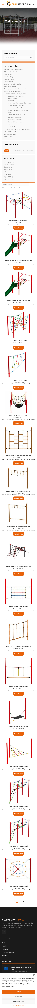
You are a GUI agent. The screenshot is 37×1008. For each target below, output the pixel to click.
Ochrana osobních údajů (18, 1005)
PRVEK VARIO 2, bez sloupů (18, 606)
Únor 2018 (7, 174)
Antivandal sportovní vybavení (13, 69)
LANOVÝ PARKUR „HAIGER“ (16, 115)
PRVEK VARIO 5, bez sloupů (18, 766)
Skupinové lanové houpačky (12, 84)
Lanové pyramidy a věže (15, 108)
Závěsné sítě (12, 127)
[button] (34, 975)
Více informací (18, 228)
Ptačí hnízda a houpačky (15, 119)
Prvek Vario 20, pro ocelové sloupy (18, 646)
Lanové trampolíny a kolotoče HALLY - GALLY (19, 111)
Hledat (31, 57)
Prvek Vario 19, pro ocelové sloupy (18, 566)
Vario (9, 124)
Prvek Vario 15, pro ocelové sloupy (18, 456)
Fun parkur (11, 100)
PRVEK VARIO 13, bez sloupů (18, 380)
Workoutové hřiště (10, 134)
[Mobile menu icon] (3, 4)
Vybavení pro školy (10, 132)
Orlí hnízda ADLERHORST (15, 117)
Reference (5, 949)
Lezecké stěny (8, 77)
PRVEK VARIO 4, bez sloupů (18, 726)
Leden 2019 (8, 165)
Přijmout (18, 991)
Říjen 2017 (7, 177)
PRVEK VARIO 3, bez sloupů (18, 686)
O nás (4, 943)
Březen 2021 (8, 162)
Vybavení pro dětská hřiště (12, 91)
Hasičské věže (8, 74)
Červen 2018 (8, 167)
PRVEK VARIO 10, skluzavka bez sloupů (18, 260)
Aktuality (4, 946)
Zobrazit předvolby (18, 1001)
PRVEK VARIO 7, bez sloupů (18, 846)
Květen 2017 (8, 179)
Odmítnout (18, 996)
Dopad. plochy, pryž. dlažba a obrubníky (18, 129)
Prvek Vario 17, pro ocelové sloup (18, 527)
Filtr (6, 150)
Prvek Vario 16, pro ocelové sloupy (18, 491)
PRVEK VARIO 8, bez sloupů (18, 886)
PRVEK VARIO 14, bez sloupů (18, 416)
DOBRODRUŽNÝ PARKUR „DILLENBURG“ (16, 97)
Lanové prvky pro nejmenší (16, 105)
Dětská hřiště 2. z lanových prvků (16, 94)
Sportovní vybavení (10, 86)
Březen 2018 (8, 172)
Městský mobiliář (9, 79)
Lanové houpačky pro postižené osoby (20, 103)
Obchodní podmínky (8, 952)
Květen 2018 (8, 169)
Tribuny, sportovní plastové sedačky (15, 89)
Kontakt (4, 955)
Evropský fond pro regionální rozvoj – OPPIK (21, 968)
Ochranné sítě (8, 81)
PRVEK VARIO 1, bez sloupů (18, 220)
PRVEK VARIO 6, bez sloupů (18, 806)
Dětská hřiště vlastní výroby (12, 72)
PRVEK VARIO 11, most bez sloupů (18, 300)
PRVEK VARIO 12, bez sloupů (18, 340)
